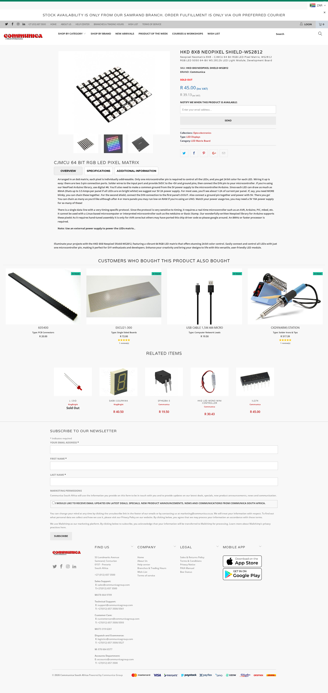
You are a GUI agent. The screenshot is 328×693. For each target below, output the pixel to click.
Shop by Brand (101, 33)
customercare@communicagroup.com (118, 618)
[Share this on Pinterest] (204, 153)
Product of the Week (153, 33)
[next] (170, 89)
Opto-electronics (202, 132)
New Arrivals (124, 33)
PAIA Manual (187, 568)
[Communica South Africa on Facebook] (12, 24)
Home (53, 24)
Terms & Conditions (191, 561)
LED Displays (193, 136)
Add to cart (43, 300)
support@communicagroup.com (115, 605)
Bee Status (186, 572)
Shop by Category (70, 33)
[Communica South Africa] (28, 36)
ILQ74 (255, 382)
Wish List (133, 24)
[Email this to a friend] (224, 153)
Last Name (58, 474)
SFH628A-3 (164, 382)
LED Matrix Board (200, 140)
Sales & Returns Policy (192, 557)
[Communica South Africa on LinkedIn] (23, 24)
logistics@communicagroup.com (115, 639)
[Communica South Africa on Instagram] (18, 24)
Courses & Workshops (187, 33)
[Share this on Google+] (214, 153)
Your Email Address (64, 442)
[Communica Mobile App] (242, 566)
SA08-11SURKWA (118, 382)
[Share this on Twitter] (184, 153)
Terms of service (151, 24)
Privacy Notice (187, 564)
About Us (66, 24)
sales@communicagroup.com (114, 584)
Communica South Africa (74, 675)
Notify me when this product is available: (208, 102)
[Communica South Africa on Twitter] (6, 24)
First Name (58, 458)
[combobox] (300, 34)
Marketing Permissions (66, 490)
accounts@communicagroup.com (115, 659)
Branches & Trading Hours (109, 24)
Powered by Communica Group (106, 675)
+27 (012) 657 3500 (37, 24)
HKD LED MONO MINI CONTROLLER (209, 382)
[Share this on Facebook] (194, 153)
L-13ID (73, 382)
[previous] (58, 89)
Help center (82, 24)
